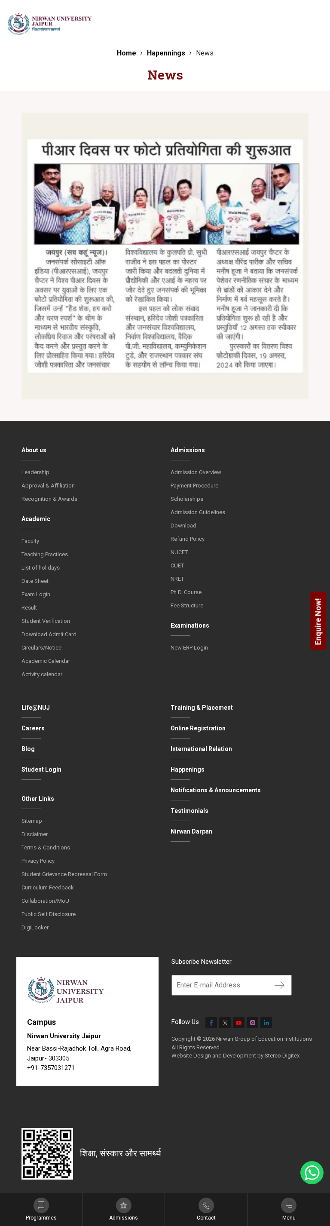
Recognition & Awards (49, 499)
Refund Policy (188, 539)
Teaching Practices (44, 554)
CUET (177, 565)
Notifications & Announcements (216, 790)
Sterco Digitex (282, 1055)
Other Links (37, 798)
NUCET (179, 552)
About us (33, 450)
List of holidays (40, 567)
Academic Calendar (45, 661)
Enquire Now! (318, 621)
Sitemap (31, 821)
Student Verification (45, 621)
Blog (28, 748)
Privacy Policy (38, 861)
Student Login (41, 769)
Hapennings (166, 53)
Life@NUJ (35, 707)
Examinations (190, 625)
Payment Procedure (194, 485)
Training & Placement (202, 707)
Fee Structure (187, 605)
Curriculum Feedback (47, 887)
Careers (33, 728)
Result (29, 607)
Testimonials (189, 810)
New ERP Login (189, 647)
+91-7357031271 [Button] (51, 1068)
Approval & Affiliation (48, 485)
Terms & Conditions (45, 847)
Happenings (188, 769)
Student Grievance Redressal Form (64, 874)
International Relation (201, 748)
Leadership (35, 472)
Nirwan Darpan (191, 831)
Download (183, 525)
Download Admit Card (48, 634)
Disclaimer (34, 834)
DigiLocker (35, 927)
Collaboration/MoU (45, 901)
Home (126, 53)
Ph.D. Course (186, 592)
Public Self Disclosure (48, 914)
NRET (177, 579)
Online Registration (198, 728)
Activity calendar (41, 674)
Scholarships (187, 499)
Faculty (30, 541)
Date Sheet (35, 581)
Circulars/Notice (41, 647)
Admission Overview (196, 472)
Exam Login (35, 594)
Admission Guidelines (198, 512)
